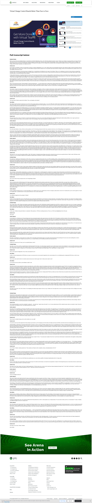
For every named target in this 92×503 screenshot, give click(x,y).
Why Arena (49, 465)
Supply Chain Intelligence (33, 473)
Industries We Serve (50, 472)
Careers (48, 484)
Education (30, 479)
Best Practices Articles (32, 485)
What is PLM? (12, 473)
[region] (46, 501)
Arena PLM (12, 465)
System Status (71, 498)
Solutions (29, 465)
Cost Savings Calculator (33, 490)
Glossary (11, 492)
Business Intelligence (32, 475)
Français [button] (56, 46)
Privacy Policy (49, 498)
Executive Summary (51, 470)
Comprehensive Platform (33, 467)
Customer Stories (50, 468)
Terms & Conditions (63, 498)
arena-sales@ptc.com (51, 487)
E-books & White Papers (33, 487)
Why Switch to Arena (51, 473)
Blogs (29, 482)
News (48, 479)
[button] (69, 6)
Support (48, 482)
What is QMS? (12, 484)
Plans (58, 2)
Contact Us (49, 485)
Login (73, 5)
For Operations (13, 467)
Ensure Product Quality (33, 470)
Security (55, 498)
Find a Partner (49, 475)
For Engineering (13, 468)
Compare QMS (13, 482)
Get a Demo (78, 2)
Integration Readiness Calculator (34, 492)
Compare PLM (12, 472)
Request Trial (70, 2)
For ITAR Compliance (14, 470)
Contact (78, 5)
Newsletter (30, 484)
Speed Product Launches (33, 468)
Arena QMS (12, 476)
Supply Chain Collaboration (33, 472)
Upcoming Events (50, 481)
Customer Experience (51, 467)
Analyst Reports (31, 481)
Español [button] (52, 46)
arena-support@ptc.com (52, 488)
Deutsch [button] (48, 46)
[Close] (90, 501)
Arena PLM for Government (15, 487)
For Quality (12, 478)
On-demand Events (32, 488)
